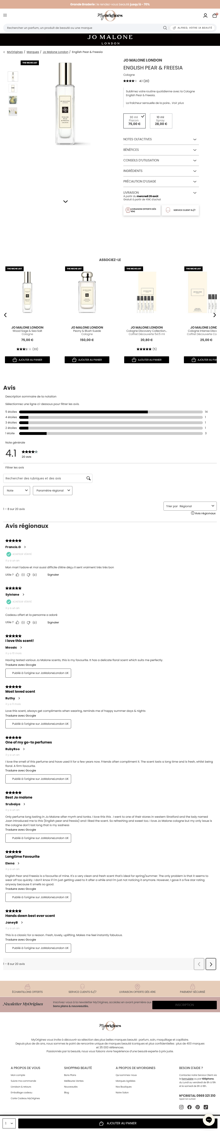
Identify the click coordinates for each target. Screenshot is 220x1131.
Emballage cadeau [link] (21, 1092)
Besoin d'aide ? (191, 1068)
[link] (205, 15)
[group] (65, 122)
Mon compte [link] (18, 1075)
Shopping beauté (78, 1068)
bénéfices (131, 150)
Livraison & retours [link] (21, 1086)
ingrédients (132, 171)
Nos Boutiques (123, 1086)
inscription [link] (184, 1005)
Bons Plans (70, 1075)
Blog (66, 1092)
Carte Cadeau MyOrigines (25, 1098)
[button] (65, 201)
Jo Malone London (55, 52)
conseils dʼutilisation (141, 160)
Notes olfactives (137, 139)
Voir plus (178, 103)
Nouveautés (71, 1086)
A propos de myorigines (135, 1068)
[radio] (134, 120)
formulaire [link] (188, 1078)
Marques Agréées (125, 1081)
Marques (33, 52)
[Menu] (6, 16)
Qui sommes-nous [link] (126, 1075)
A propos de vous (25, 1068)
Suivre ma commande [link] (23, 1081)
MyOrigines (15, 52)
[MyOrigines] (110, 16)
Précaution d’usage (139, 181)
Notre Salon (122, 1092)
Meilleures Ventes (74, 1081)
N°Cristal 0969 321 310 (197, 1095)
